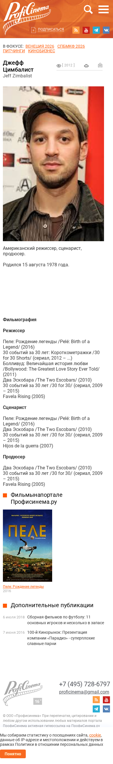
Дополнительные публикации (52, 605)
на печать (86, 66)
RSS (76, 30)
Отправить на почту (100, 65)
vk (106, 30)
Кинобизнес (41, 51)
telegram (96, 30)
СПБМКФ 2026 (71, 46)
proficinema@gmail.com (84, 692)
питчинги (14, 51)
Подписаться (51, 29)
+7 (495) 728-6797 (84, 684)
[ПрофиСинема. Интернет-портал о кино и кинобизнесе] (27, 12)
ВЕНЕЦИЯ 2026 (39, 46)
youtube (86, 30)
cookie (95, 735)
